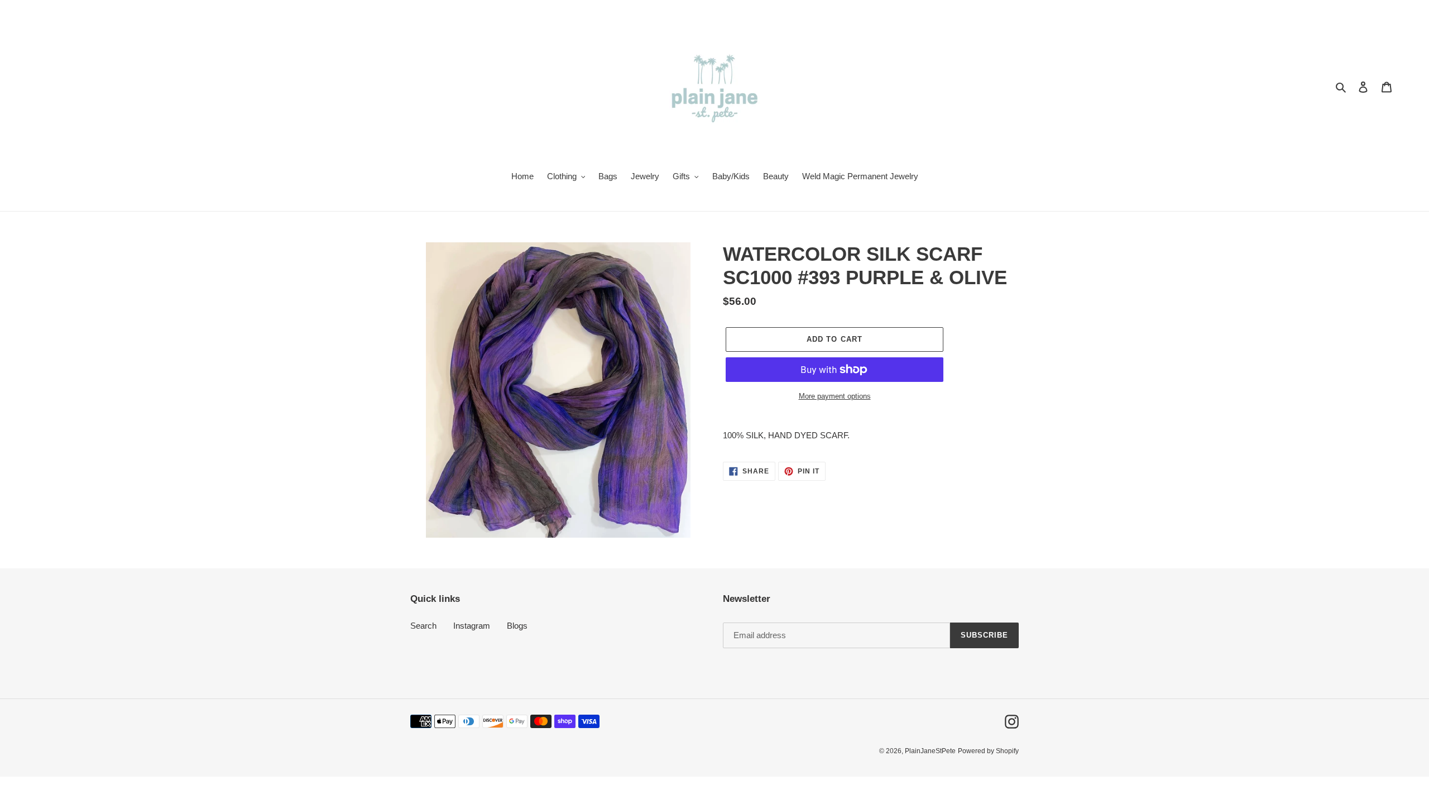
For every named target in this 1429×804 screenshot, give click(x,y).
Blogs (517, 625)
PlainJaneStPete (930, 751)
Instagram (471, 625)
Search (423, 625)
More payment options (835, 396)
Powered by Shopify (988, 751)
